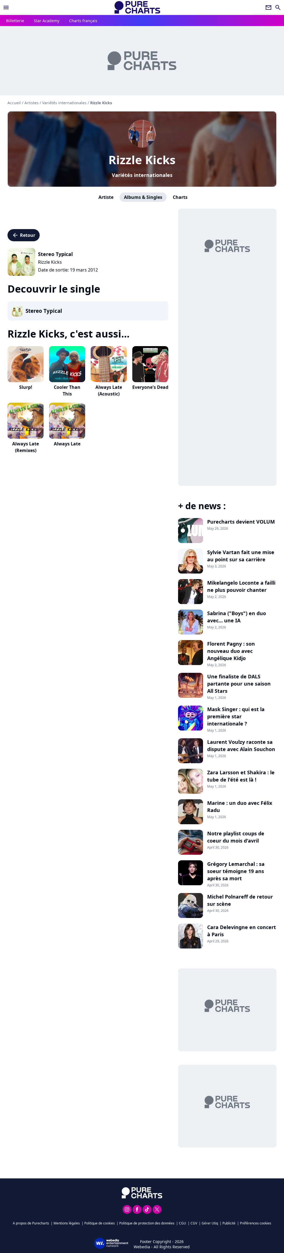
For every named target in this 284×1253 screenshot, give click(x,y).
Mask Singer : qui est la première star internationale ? (236, 716)
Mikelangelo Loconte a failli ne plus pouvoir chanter (241, 586)
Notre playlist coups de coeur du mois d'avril (235, 837)
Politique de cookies (99, 1223)
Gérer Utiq (210, 1223)
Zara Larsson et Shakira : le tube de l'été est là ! (241, 776)
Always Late (67, 444)
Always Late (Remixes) (25, 447)
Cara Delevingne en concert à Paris (241, 931)
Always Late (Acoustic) (108, 390)
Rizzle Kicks (142, 160)
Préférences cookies (255, 1223)
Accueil (14, 102)
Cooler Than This (67, 390)
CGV (194, 1223)
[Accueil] (137, 7)
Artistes (31, 102)
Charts (180, 197)
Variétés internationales (142, 175)
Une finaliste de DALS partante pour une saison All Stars (239, 683)
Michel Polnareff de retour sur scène (240, 900)
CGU (182, 1223)
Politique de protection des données (146, 1223)
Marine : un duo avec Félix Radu (239, 806)
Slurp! (25, 387)
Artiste (105, 197)
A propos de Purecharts (31, 1223)
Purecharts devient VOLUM (241, 521)
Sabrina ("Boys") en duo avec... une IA (236, 617)
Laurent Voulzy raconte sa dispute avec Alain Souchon (241, 745)
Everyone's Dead (150, 387)
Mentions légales (67, 1223)
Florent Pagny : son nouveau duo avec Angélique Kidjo (231, 650)
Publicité (228, 1223)
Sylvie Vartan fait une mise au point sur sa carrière (240, 556)
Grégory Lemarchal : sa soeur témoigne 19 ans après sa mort (236, 871)
